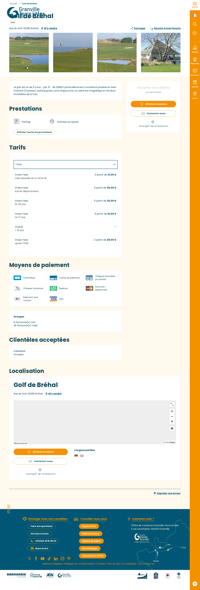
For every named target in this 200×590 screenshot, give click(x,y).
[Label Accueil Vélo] (156, 575)
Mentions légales (52, 563)
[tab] (62, 164)
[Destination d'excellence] (167, 575)
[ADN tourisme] (49, 575)
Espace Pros (89, 526)
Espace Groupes (91, 541)
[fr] (195, 15)
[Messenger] (195, 584)
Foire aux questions (41, 526)
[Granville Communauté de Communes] (64, 575)
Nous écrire (41, 548)
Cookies (100, 563)
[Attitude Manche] (36, 575)
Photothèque (89, 548)
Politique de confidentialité (79, 563)
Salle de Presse (90, 533)
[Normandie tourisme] (16, 575)
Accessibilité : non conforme (138, 563)
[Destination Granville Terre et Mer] (26, 12)
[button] (194, 24)
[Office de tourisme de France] (179, 575)
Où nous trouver (39, 533)
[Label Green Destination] (142, 575)
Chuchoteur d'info (92, 555)
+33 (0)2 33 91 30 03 (45, 541)
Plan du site (113, 563)
